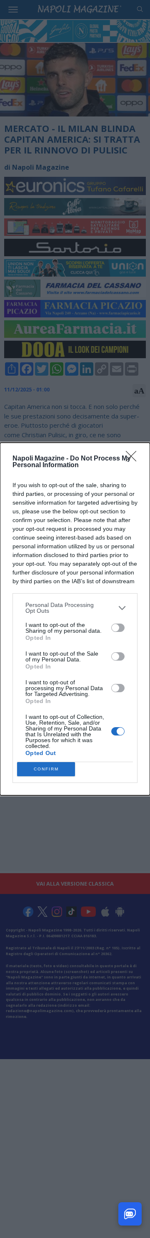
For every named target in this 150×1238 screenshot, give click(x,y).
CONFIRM (46, 769)
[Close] (134, 459)
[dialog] (75, 619)
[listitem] (75, 608)
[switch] (118, 628)
